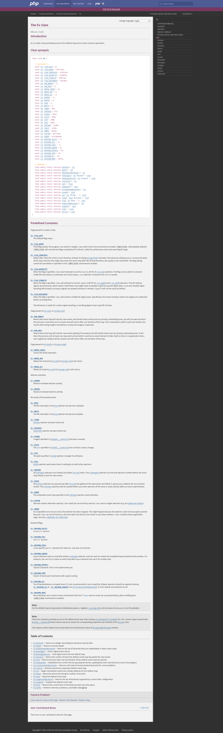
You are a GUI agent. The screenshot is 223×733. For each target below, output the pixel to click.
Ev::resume (38, 668)
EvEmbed (73, 495)
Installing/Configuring (165, 24)
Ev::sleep (37, 674)
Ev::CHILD (35, 445)
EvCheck (39, 484)
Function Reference (46, 14)
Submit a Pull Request (68, 700)
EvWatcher (161, 74)
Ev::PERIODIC (36, 428)
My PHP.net (85, 730)
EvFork (159, 49)
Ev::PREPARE (36, 470)
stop (64, 201)
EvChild (160, 43)
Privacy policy (127, 730)
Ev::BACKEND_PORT (38, 573)
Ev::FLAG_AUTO (37, 236)
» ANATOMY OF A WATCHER (57, 517)
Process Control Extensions (67, 14)
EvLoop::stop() (60, 344)
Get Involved (78, 4)
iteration (66, 181)
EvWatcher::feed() (135, 503)
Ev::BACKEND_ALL (38, 582)
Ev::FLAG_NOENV (37, 244)
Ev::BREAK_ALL (37, 367)
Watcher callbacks (164, 32)
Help (90, 4)
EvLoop (121, 622)
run (63, 195)
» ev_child (115, 283)
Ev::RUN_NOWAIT (37, 317)
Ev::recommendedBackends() (84, 587)
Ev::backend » (187, 14)
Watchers (160, 29)
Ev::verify (37, 688)
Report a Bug (84, 700)
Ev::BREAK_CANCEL (38, 350)
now (63, 184)
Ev (80, 14)
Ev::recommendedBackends (45, 665)
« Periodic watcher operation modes (163, 14)
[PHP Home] (34, 3)
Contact (96, 730)
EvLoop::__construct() (41, 622)
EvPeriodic (37, 431)
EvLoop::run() (59, 311)
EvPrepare (40, 473)
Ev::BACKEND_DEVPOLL (39, 565)
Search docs (168, 4)
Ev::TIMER (35, 420)
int (41, 67)
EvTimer (36, 422)
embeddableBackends (70, 173)
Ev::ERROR (35, 509)
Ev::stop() (48, 344)
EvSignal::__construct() (59, 439)
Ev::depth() (112, 619)
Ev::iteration (38, 657)
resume (64, 192)
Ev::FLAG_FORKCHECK (39, 255)
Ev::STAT (34, 453)
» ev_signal (101, 283)
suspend (65, 206)
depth (64, 170)
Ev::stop (36, 676)
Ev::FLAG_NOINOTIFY (39, 269)
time (64, 209)
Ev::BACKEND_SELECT (39, 529)
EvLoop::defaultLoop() (102, 628)
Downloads (48, 4)
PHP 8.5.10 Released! (111, 9)
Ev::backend (38, 643)
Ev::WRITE (35, 411)
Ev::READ (34, 403)
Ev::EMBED (35, 492)
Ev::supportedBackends (43, 679)
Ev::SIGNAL (35, 437)
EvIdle (36, 464)
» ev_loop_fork (94, 608)
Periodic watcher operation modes (170, 35)
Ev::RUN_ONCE (36, 331)
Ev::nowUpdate (39, 663)
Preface (33, 14)
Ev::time (36, 685)
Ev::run (36, 671)
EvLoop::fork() (92, 258)
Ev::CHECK (35, 481)
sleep (64, 198)
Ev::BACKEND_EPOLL (38, 545)
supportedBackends (70, 204)
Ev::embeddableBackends (44, 649)
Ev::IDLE (34, 462)
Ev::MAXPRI (35, 389)
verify (64, 212)
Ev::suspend (38, 682)
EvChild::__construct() (60, 448)
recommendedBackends (70, 190)
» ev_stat (101, 272)
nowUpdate (66, 187)
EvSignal (160, 65)
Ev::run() (47, 311)
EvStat (54, 456)
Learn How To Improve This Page (44, 700)
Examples (161, 26)
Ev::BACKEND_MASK (38, 593)
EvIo (56, 406)
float (70, 184)
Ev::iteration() (101, 619)
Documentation (63, 4)
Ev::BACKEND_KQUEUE (39, 554)
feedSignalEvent (69, 178)
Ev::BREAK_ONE (37, 358)
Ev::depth (37, 646)
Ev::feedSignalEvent (41, 654)
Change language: (126, 21)
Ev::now (36, 660)
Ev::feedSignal (39, 651)
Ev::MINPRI (35, 381)
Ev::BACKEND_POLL (38, 537)
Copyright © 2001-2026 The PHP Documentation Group (54, 730)
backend (65, 167)
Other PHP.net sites (110, 730)
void (89, 176)
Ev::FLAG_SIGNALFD (38, 280)
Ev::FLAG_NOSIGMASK (39, 294)
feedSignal (66, 176)
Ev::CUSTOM (35, 501)
